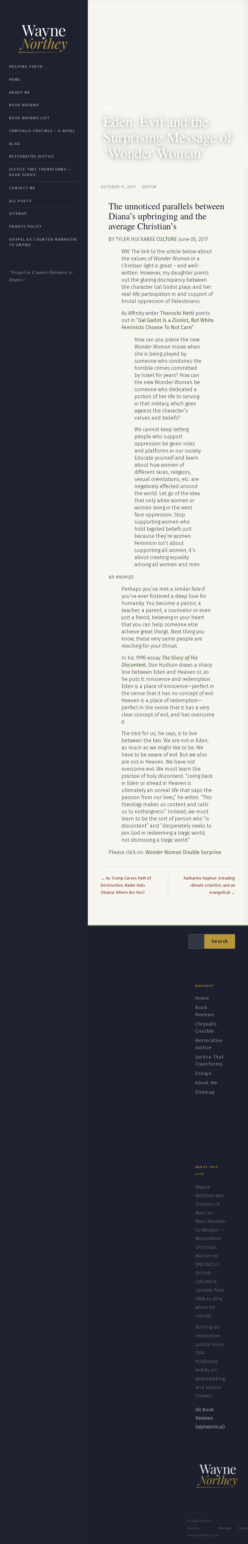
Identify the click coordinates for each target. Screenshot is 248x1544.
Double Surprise (183, 852)
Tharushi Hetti (177, 313)
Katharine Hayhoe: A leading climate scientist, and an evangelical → (209, 885)
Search (220, 941)
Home (14, 80)
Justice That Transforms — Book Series (40, 172)
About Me (19, 92)
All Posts (20, 201)
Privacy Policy (25, 226)
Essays (203, 1073)
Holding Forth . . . (30, 67)
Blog (14, 144)
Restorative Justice (31, 156)
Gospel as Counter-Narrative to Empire (43, 242)
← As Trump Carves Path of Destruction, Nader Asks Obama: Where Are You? (126, 885)
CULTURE (166, 239)
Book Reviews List (29, 118)
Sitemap (18, 214)
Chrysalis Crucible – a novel (42, 131)
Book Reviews (24, 105)
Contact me (22, 188)
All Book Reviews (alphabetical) (210, 1418)
